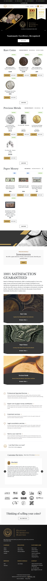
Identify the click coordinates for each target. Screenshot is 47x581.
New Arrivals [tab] (32, 50)
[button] (23, 44)
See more (37, 455)
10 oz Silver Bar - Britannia (23, 125)
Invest (23, 262)
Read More (23, 40)
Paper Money (20, 549)
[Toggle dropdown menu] (42, 108)
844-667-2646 (24, 3)
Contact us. (19, 447)
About (5, 548)
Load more (23, 102)
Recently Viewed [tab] (39, 50)
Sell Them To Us (23, 518)
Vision (5, 549)
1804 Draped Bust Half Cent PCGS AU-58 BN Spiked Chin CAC (23, 69)
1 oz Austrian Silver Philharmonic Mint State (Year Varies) (10, 126)
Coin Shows (20, 563)
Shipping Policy (35, 556)
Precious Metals (21, 551)
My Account (34, 548)
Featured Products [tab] (23, 50)
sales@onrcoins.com (37, 569)
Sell (5, 563)
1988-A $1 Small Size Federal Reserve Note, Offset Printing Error (10, 187)
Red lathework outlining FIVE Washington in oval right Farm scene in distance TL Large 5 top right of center (10, 213)
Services (6, 565)
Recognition (6, 551)
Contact (5, 553)
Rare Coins (20, 548)
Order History (35, 549)
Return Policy (35, 555)
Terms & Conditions (36, 553)
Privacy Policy (35, 551)
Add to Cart (13, 75)
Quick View (7, 75)
